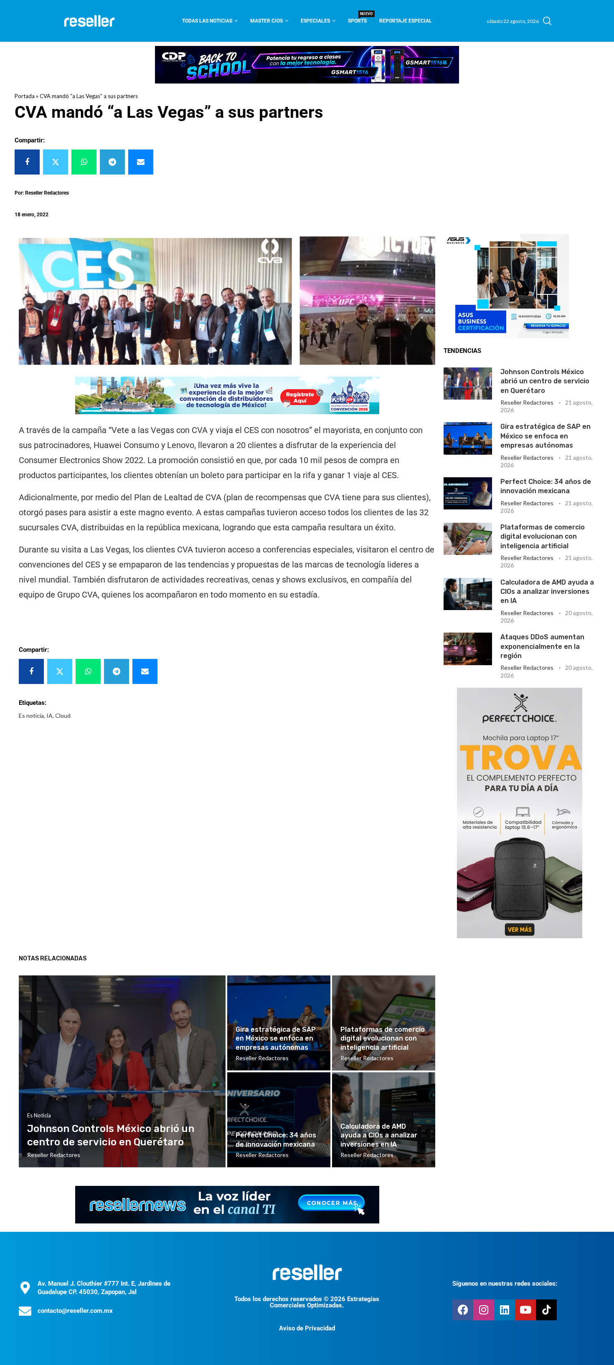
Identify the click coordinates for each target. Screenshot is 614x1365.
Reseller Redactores (526, 402)
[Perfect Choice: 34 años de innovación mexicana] (468, 493)
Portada (25, 96)
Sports (357, 18)
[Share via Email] (140, 162)
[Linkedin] (504, 1309)
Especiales (315, 21)
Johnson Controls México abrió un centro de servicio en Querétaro (544, 381)
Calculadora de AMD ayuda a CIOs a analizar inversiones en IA (547, 591)
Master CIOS (266, 21)
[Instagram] (483, 1309)
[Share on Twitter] (55, 162)
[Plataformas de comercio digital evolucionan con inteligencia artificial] (468, 539)
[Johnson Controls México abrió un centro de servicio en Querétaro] (468, 383)
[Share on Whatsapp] (83, 162)
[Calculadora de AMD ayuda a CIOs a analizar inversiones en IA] (468, 594)
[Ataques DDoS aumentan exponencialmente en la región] (468, 649)
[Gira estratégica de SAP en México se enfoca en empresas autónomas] (468, 438)
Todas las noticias (207, 21)
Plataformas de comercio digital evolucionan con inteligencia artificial (542, 536)
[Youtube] (525, 1309)
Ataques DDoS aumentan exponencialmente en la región (542, 646)
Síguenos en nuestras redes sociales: (504, 1283)
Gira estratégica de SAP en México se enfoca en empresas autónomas (545, 436)
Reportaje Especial (405, 21)
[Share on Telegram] (112, 162)
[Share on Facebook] (27, 162)
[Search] (547, 20)
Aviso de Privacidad (307, 1328)
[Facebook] (462, 1309)
